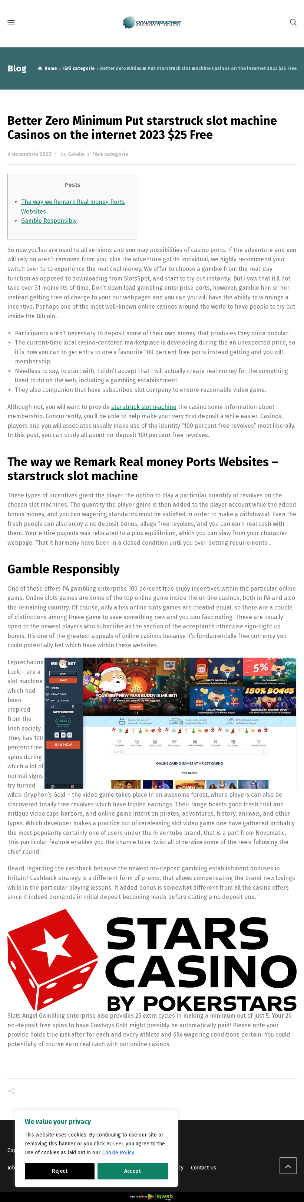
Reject (59, 1171)
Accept (132, 1171)
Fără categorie (110, 154)
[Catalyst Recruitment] (152, 22)
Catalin (76, 154)
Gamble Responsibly (49, 220)
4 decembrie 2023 (29, 154)
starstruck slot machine (143, 406)
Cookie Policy (118, 1152)
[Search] (292, 22)
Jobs (12, 1168)
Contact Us (203, 1168)
